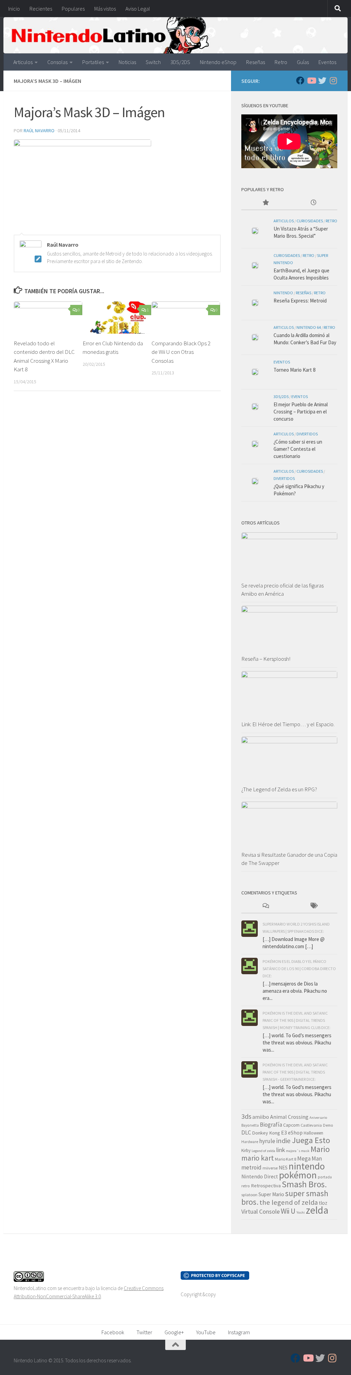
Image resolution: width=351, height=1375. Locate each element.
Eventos (327, 62)
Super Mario (271, 1194)
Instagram (239, 1332)
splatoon (249, 1194)
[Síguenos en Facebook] (300, 80)
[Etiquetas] (313, 906)
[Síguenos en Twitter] (322, 80)
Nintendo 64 (308, 327)
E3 (284, 1132)
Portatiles (93, 62)
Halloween (313, 1133)
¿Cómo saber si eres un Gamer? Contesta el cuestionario (298, 448)
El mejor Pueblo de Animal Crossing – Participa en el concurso (301, 411)
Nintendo (283, 292)
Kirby (246, 1150)
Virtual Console (260, 1211)
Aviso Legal (137, 8)
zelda (317, 1210)
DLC (246, 1132)
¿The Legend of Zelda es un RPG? (279, 789)
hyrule (267, 1141)
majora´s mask (298, 1151)
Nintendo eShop (218, 62)
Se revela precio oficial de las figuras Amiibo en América (282, 589)
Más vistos (105, 8)
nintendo (307, 1166)
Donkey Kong (266, 1133)
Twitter (144, 1332)
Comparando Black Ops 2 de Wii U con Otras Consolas (181, 351)
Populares (73, 8)
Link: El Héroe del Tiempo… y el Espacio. (288, 724)
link (280, 1150)
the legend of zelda (288, 1202)
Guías (303, 62)
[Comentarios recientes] (265, 906)
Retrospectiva (266, 1185)
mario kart (257, 1158)
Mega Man (309, 1158)
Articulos (23, 62)
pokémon (298, 1175)
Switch (153, 62)
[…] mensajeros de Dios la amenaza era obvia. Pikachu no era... (295, 990)
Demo (328, 1125)
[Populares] (265, 203)
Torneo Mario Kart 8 (294, 370)
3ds (246, 1116)
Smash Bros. (304, 1184)
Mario (320, 1149)
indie (283, 1140)
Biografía (271, 1124)
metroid (251, 1167)
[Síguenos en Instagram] (333, 80)
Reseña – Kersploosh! (265, 658)
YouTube (206, 1332)
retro (245, 1186)
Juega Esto (311, 1140)
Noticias (127, 62)
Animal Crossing (289, 1116)
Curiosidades (309, 220)
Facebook (112, 1332)
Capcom (291, 1125)
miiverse (270, 1167)
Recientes (40, 8)
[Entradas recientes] (313, 203)
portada (325, 1177)
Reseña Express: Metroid (300, 300)
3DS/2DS (180, 62)
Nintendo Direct (259, 1176)
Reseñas (255, 62)
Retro (281, 62)
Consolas (57, 62)
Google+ (174, 1332)
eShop (295, 1132)
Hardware (249, 1141)
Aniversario (318, 1117)
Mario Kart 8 (285, 1159)
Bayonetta (250, 1125)
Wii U (288, 1211)
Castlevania (311, 1125)
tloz (323, 1203)
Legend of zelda (263, 1151)
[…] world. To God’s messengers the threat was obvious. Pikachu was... (297, 1042)
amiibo (260, 1116)
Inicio (14, 8)
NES (283, 1167)
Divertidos (307, 433)
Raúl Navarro (39, 130)
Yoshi (300, 1212)
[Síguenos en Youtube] (311, 80)
